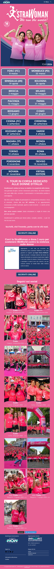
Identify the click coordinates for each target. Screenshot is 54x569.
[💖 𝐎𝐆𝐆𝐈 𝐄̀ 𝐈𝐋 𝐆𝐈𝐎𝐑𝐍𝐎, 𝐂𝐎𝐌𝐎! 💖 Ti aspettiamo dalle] (15, 392)
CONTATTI (30, 554)
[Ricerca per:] (50, 2)
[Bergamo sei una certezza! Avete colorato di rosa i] (15, 453)
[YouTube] (10, 552)
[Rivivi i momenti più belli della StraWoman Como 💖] (38, 330)
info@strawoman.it (35, 543)
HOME (29, 551)
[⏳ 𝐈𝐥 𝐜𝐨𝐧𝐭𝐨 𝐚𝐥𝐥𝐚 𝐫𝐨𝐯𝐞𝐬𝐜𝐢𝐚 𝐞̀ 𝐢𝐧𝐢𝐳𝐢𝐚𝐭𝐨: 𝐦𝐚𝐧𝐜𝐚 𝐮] (15, 330)
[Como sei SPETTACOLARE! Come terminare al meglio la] (15, 361)
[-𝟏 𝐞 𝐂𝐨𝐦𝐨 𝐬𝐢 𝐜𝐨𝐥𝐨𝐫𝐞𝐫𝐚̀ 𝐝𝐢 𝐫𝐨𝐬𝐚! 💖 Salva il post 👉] (38, 392)
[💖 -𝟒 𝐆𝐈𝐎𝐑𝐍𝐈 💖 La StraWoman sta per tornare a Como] (15, 422)
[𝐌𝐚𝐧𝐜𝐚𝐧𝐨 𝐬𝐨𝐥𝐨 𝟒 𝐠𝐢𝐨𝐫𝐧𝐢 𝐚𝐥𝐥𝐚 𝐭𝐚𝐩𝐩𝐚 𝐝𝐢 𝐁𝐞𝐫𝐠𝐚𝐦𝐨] (15, 515)
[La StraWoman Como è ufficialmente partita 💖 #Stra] (38, 361)
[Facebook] (6, 552)
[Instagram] (8, 552)
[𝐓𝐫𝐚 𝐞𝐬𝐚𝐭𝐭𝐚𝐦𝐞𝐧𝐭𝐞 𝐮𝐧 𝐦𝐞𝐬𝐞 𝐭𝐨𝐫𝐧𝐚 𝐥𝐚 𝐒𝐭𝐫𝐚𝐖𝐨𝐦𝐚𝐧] (38, 299)
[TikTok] (12, 552)
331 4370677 (33, 545)
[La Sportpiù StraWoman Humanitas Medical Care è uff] (38, 453)
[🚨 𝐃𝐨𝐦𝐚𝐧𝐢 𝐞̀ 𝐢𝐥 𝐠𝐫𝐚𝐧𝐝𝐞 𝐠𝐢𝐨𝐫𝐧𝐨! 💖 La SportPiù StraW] (38, 484)
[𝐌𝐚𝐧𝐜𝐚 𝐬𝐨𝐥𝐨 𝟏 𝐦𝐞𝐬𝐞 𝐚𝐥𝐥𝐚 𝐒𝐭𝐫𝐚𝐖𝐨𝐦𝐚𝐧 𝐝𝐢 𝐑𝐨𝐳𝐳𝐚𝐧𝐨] (15, 299)
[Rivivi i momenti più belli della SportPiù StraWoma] (38, 422)
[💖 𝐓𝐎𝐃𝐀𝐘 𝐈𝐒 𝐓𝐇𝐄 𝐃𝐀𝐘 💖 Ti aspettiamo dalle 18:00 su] (15, 484)
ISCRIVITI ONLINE (32, 553)
